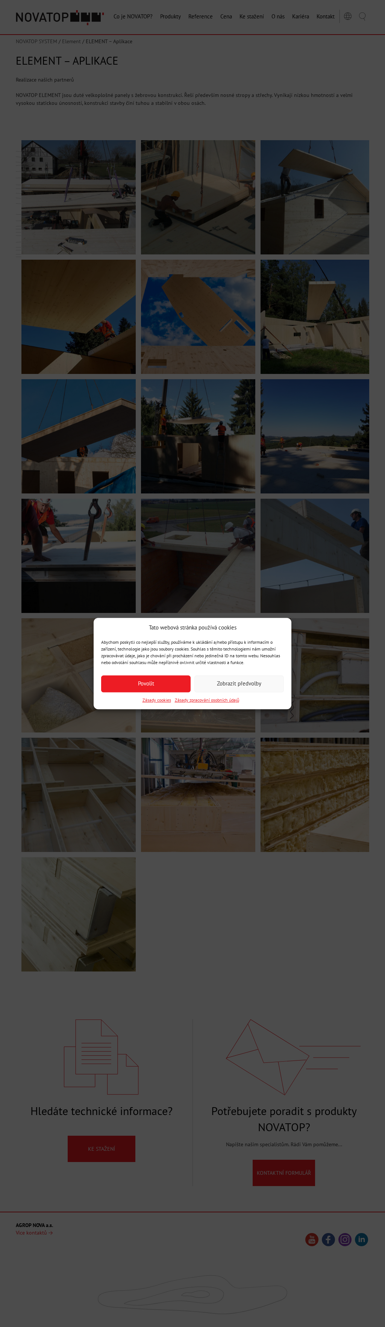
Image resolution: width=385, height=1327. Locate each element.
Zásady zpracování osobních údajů (207, 700)
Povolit (146, 683)
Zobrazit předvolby (239, 683)
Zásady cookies (156, 700)
